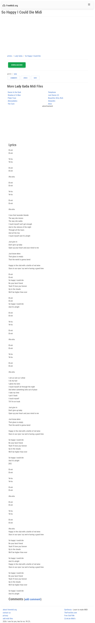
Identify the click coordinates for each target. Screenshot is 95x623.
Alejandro (51, 101)
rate (35, 78)
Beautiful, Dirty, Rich (55, 98)
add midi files (8, 618)
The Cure (11, 104)
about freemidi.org (10, 610)
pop (15, 74)
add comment (33, 599)
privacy (5, 615)
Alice (50, 104)
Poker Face (12, 98)
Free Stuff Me (69, 615)
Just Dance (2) (53, 95)
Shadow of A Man (14, 95)
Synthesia (68, 610)
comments (13, 78)
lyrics (25, 78)
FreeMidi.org (11, 5)
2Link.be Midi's (69, 618)
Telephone (52, 92)
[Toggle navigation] (89, 5)
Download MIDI (16, 65)
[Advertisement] (47, 35)
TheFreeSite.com (70, 613)
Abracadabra (12, 101)
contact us (7, 613)
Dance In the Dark (14, 92)
